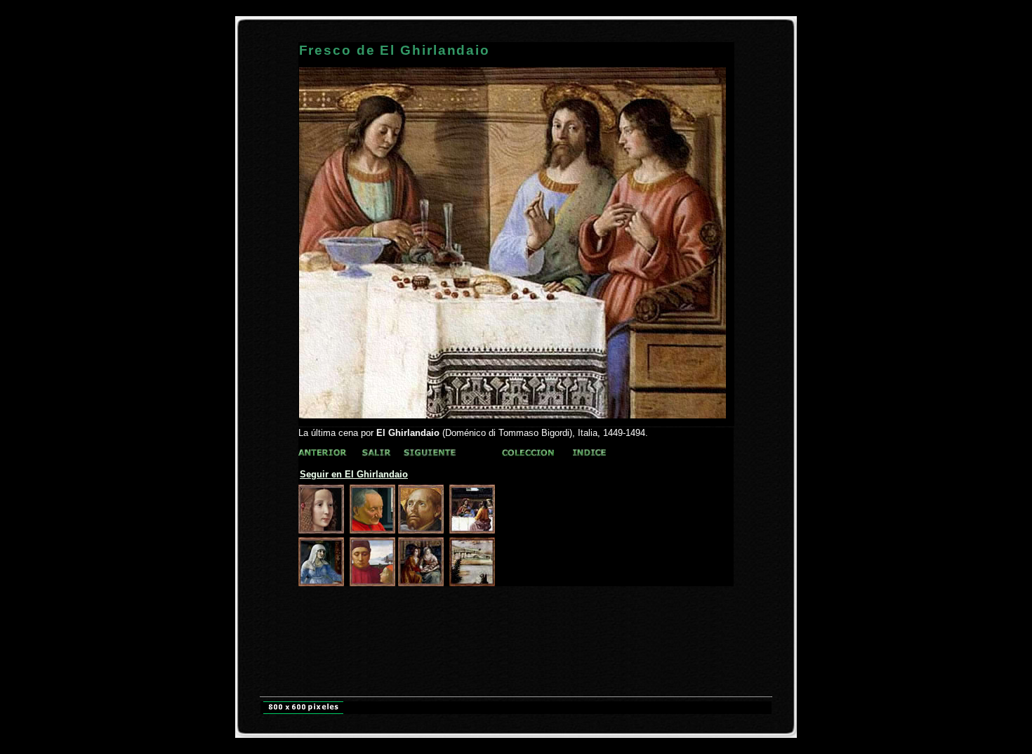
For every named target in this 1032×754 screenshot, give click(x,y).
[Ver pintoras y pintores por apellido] (322, 453)
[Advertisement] (516, 612)
